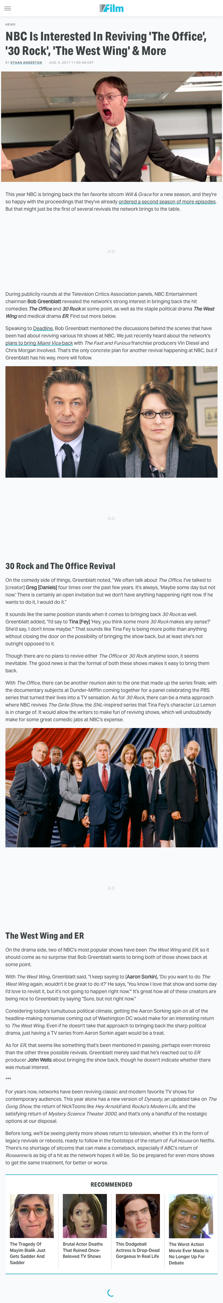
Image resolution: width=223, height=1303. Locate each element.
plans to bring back (39, 343)
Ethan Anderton (26, 62)
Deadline (43, 328)
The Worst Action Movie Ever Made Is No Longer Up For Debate (189, 1253)
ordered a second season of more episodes (167, 201)
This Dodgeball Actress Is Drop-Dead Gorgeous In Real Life (138, 1250)
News (10, 24)
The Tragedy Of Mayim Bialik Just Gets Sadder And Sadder (27, 1253)
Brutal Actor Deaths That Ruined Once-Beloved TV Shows (83, 1250)
